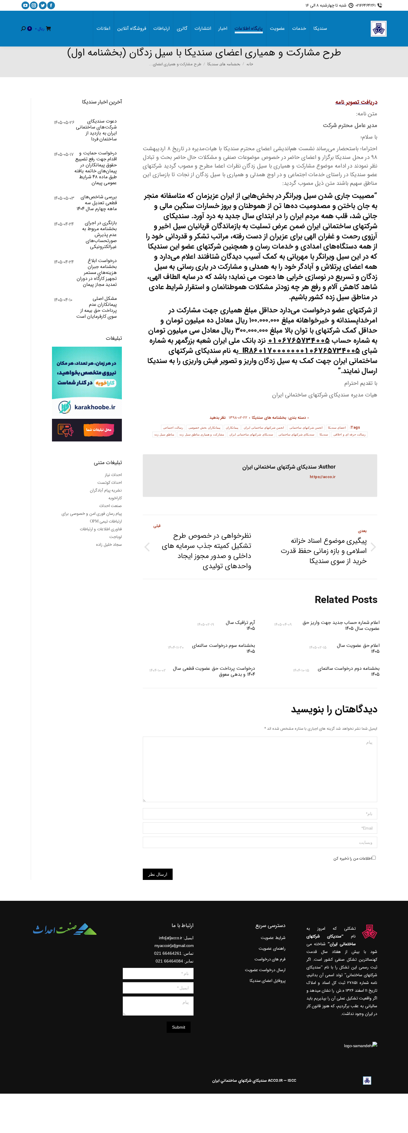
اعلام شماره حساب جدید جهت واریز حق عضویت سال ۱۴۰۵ (341, 626)
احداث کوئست (109, 482)
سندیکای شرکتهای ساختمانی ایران (251, 434)
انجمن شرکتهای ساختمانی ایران (264, 427)
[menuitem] (320, 29)
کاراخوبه (115, 498)
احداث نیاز (113, 475)
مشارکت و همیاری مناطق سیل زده (202, 434)
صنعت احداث (110, 506)
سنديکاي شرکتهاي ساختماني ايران (239, 1081)
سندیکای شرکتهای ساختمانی (296, 434)
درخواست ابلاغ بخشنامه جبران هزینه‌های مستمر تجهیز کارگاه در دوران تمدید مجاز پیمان (97, 273)
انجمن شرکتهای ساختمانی (306, 427)
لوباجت (115, 537)
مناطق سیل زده (164, 434)
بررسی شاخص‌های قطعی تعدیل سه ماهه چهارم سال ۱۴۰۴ (96, 203)
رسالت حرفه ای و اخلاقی (349, 434)
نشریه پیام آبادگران (106, 490)
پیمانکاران (232, 427)
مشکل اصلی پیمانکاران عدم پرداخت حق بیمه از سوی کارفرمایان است (96, 308)
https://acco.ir (323, 477)
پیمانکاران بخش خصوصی (204, 427)
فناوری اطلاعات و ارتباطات (101, 529)
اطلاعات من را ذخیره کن (352, 858)
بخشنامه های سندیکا (269, 418)
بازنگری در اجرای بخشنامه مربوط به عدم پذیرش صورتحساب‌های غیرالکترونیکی (99, 235)
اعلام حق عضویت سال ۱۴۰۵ (358, 649)
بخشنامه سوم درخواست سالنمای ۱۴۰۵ (223, 649)
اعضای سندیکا (337, 427)
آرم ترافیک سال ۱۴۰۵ (240, 626)
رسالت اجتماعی (173, 427)
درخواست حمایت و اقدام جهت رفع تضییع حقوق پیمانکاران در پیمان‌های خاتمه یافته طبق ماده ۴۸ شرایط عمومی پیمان (95, 168)
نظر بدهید (218, 418)
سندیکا (324, 434)
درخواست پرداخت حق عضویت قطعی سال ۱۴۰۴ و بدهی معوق (214, 672)
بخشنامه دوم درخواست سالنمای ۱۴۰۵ (349, 672)
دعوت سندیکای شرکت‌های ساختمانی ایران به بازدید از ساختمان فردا (96, 130)
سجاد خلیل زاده (109, 544)
